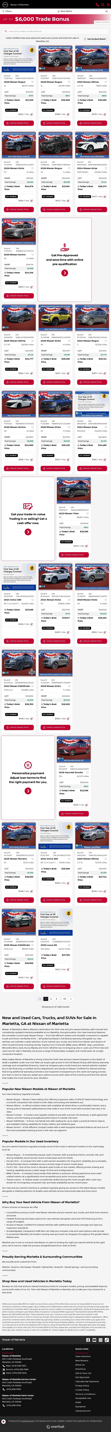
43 (64, 999)
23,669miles (101, 172)
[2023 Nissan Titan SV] (74, 490)
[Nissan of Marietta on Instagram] (99, 1339)
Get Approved (82, 1377)
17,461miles (101, 86)
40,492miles (27, 603)
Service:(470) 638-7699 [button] (17, 1369)
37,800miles (64, 603)
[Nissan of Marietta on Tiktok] (106, 1339)
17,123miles (28, 862)
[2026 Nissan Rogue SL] (19, 58)
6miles (30, 172)
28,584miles (27, 344)
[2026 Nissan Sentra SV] (19, 231)
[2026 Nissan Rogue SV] (55, 145)
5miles (66, 172)
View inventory (82, 1356)
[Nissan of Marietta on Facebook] (87, 1339)
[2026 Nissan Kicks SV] (19, 145)
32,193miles (64, 86)
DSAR (78, 1402)
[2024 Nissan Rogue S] (92, 317)
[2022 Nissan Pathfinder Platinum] (19, 663)
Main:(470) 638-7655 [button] (16, 1366)
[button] (97, 4)
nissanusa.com (83, 1411)
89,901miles (83, 517)
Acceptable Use (83, 1398)
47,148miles (64, 862)
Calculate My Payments (87, 1381)
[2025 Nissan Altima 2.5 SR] (92, 58)
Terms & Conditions (85, 1394)
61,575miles (83, 776)
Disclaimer (80, 1406)
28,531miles (28, 86)
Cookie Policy (82, 1390)
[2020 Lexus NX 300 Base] (55, 922)
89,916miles (28, 949)
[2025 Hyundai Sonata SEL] (74, 749)
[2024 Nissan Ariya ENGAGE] (92, 404)
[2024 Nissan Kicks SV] (55, 576)
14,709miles (101, 862)
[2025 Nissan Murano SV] (19, 835)
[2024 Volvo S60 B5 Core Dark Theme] (19, 576)
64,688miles (27, 690)
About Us (80, 1365)
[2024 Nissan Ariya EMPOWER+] (92, 145)
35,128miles (101, 344)
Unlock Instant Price (19, 123)
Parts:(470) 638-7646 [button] (16, 1373)
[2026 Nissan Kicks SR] (55, 317)
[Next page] (71, 999)
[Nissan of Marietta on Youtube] (93, 1339)
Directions (80, 1369)
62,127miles (64, 949)
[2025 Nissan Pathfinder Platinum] (19, 922)
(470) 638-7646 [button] (13, 1405)
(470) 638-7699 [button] (13, 1389)
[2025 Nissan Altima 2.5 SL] (92, 835)
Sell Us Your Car (83, 1373)
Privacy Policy (82, 1385)
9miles (30, 258)
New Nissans (81, 1360)
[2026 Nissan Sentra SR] (19, 404)
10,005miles (101, 431)
